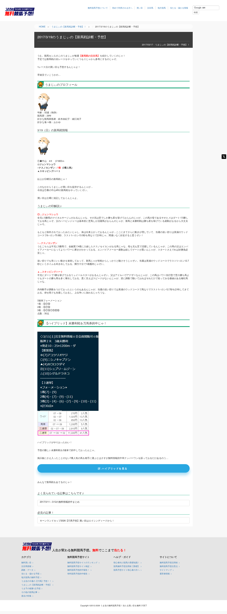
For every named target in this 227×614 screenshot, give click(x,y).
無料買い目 (26, 562)
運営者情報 (165, 573)
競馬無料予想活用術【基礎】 (127, 566)
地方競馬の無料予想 (30, 577)
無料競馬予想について (98, 7)
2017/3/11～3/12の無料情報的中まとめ (60, 501)
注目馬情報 (26, 566)
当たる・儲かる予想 (30, 573)
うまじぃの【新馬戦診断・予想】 (36, 584)
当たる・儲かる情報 (179, 7)
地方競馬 (162, 7)
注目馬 (150, 7)
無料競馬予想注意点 (169, 566)
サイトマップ (166, 569)
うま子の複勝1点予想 (30, 588)
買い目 (140, 7)
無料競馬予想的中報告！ (78, 569)
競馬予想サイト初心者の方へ (127, 569)
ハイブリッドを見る (115, 468)
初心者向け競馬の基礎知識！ (127, 562)
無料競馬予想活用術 (169, 562)
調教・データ (27, 569)
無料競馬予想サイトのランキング (82, 562)
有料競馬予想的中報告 (77, 573)
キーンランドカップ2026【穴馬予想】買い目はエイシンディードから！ (77, 520)
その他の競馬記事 (29, 592)
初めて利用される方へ (122, 7)
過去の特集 (26, 595)
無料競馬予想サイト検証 (78, 566)
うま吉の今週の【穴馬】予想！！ (36, 580)
